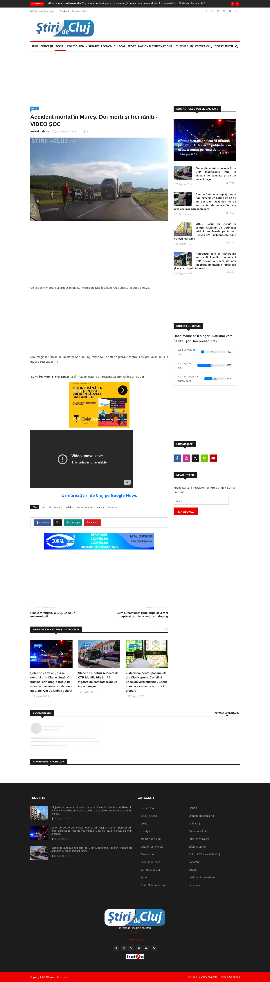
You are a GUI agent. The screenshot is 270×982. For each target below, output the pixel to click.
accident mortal (85, 506)
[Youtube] (230, 11)
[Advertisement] (173, 28)
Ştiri (34, 46)
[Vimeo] (224, 11)
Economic (108, 46)
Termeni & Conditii (229, 977)
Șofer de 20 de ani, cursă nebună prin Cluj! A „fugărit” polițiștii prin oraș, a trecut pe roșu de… (204, 145)
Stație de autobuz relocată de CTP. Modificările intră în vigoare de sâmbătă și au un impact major (216, 174)
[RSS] (236, 11)
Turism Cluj (184, 46)
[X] (218, 11)
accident (112, 506)
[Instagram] (212, 11)
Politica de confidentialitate (202, 977)
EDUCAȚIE (48, 46)
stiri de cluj (54, 506)
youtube (68, 506)
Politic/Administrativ (83, 46)
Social (60, 46)
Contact (64, 11)
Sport (132, 46)
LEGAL (121, 46)
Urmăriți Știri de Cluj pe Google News (99, 495)
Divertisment (224, 46)
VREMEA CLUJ (203, 46)
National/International (156, 46)
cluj (43, 506)
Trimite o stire (79, 11)
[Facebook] (206, 11)
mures (100, 506)
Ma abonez (186, 511)
